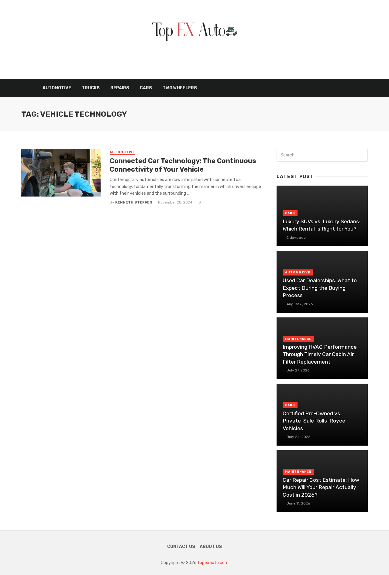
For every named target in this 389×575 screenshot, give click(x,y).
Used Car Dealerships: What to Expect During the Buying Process (320, 287)
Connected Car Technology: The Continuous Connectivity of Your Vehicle (183, 165)
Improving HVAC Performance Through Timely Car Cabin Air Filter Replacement (320, 354)
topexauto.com (213, 562)
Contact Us (181, 546)
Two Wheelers (180, 88)
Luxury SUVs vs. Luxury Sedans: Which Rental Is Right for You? (321, 225)
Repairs (119, 88)
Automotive (57, 88)
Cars (146, 88)
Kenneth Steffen (133, 202)
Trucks (91, 88)
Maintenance (298, 339)
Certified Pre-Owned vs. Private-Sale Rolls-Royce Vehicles (314, 420)
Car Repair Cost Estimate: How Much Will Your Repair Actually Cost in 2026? (321, 487)
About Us (211, 546)
